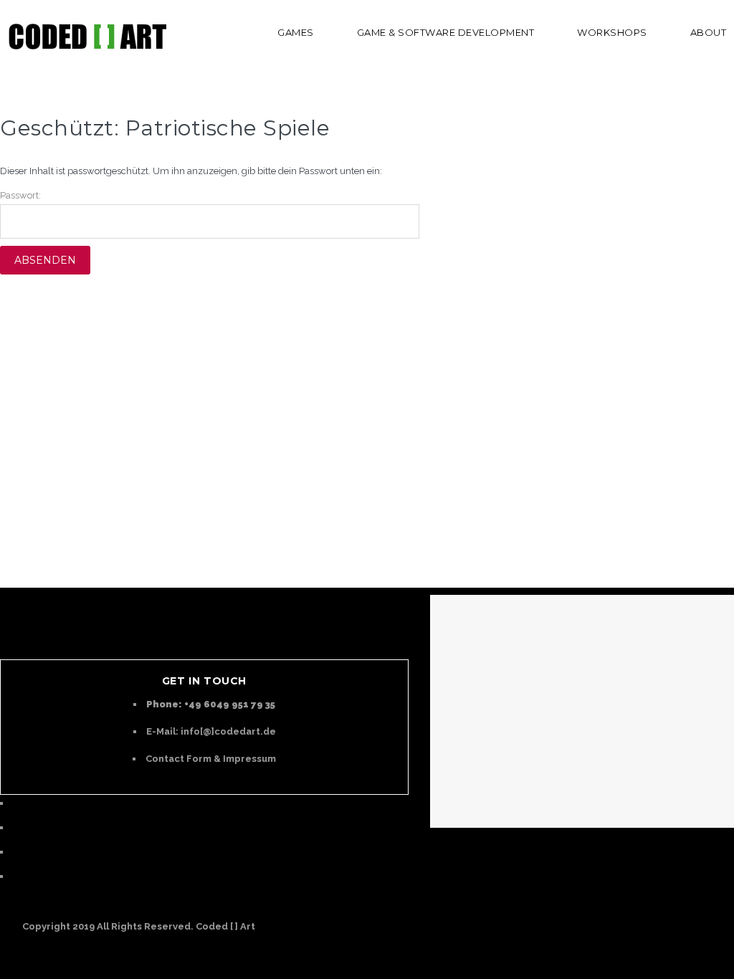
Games (295, 32)
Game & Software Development (446, 32)
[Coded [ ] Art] (86, 36)
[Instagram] (16, 803)
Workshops (612, 32)
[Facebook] (16, 876)
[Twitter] (16, 827)
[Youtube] (16, 851)
